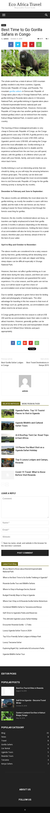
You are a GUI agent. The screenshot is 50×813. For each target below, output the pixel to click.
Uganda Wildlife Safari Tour (14, 654)
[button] (46, 15)
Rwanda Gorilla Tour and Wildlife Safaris (19, 583)
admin (6, 39)
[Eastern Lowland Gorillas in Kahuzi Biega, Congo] (7, 715)
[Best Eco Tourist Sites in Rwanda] (7, 691)
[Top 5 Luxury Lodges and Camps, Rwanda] (7, 462)
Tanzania (5, 760)
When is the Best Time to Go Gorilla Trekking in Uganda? (25, 578)
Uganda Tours (7, 752)
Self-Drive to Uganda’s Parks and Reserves (20, 613)
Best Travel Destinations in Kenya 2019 (37, 363)
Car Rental (5, 748)
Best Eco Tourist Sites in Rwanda (29, 688)
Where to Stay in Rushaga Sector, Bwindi (19, 589)
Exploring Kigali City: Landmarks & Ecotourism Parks (23, 648)
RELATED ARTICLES (11, 404)
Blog (3, 733)
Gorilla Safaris (7, 744)
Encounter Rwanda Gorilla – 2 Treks (17, 625)
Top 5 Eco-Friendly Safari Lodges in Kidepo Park (22, 636)
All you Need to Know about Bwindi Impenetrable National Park (22, 570)
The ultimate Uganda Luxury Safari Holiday (20, 619)
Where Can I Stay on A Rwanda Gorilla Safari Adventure (25, 601)
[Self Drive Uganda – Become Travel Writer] (7, 703)
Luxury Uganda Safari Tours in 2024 (17, 631)
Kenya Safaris (7, 763)
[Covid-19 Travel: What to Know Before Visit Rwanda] (7, 475)
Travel (3, 740)
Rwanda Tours (7, 756)
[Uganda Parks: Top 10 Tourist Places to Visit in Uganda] (7, 413)
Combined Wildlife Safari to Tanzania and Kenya (22, 607)
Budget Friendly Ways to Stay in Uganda (19, 595)
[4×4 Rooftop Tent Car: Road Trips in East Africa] (7, 438)
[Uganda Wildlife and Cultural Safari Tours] (7, 425)
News (3, 25)
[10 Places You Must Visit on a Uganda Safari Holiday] (7, 450)
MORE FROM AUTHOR (31, 404)
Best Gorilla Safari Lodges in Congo (12, 363)
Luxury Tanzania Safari (12, 642)
